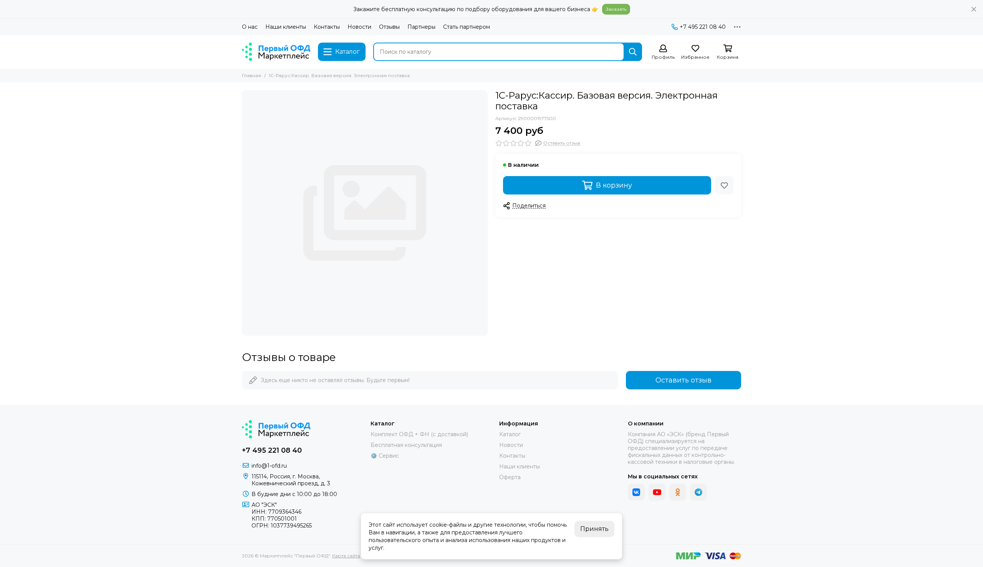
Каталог (510, 434)
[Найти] (633, 52)
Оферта (510, 477)
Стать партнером (466, 26)
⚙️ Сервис (385, 455)
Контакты (327, 26)
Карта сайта (346, 556)
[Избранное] (724, 185)
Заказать (616, 9)
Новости (359, 26)
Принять (594, 528)
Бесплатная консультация (406, 445)
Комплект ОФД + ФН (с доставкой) (419, 434)
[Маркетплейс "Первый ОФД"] (276, 52)
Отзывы (389, 26)
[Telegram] (698, 492)
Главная (251, 75)
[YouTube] (657, 492)
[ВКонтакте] (636, 492)
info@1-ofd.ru (269, 465)
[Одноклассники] (677, 492)
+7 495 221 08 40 (703, 26)
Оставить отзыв (683, 380)
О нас (250, 26)
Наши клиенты (285, 26)
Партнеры (421, 26)
